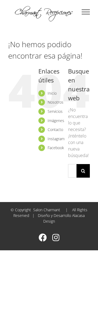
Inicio (52, 93)
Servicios (55, 111)
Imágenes (56, 120)
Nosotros (55, 102)
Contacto (55, 129)
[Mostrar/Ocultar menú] (86, 11)
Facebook (56, 147)
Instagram (56, 138)
